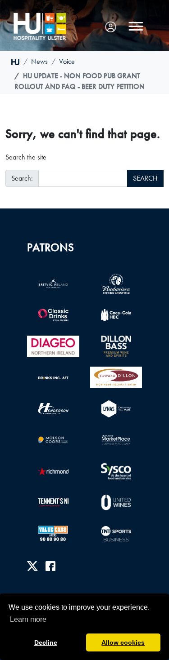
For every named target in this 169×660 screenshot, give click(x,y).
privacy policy (46, 597)
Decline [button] (45, 642)
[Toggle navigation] (135, 26)
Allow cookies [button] (123, 642)
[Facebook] (50, 566)
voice (67, 61)
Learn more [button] (28, 619)
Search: (22, 178)
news (39, 61)
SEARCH (145, 178)
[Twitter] (32, 566)
